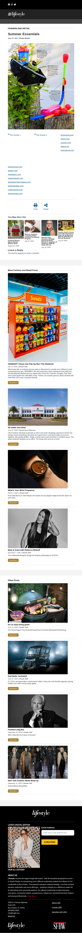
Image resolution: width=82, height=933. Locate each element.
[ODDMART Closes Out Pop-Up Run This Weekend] (38, 318)
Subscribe (49, 842)
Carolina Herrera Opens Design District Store (14, 242)
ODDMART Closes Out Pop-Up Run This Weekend (30, 364)
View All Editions (16, 869)
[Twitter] (15, 4)
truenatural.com (67, 150)
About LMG (56, 903)
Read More (13, 382)
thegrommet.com (15, 167)
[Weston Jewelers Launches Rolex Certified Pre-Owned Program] (33, 226)
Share (45, 209)
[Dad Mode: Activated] (38, 658)
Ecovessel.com (67, 135)
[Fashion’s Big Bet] (38, 711)
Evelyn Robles (25, 38)
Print (36, 209)
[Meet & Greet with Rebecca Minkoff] (38, 529)
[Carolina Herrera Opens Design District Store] (16, 230)
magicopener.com (15, 178)
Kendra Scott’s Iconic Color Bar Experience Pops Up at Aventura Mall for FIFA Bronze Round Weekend (66, 235)
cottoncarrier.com (15, 190)
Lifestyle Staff (22, 366)
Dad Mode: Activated (17, 676)
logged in (21, 253)
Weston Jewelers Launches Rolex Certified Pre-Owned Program (32, 236)
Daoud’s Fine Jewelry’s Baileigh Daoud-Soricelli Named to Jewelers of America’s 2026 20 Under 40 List (49, 241)
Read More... (32, 896)
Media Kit (11, 916)
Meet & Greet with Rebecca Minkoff (24, 550)
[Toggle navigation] (9, 14)
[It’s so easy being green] (38, 603)
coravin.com (66, 143)
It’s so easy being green (19, 625)
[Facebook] (9, 4)
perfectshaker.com (16, 186)
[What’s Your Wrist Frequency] (38, 469)
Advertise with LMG (59, 912)
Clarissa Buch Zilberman (27, 430)
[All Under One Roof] (38, 407)
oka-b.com (65, 139)
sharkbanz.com (14, 174)
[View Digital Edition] (24, 847)
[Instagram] (12, 4)
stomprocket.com (15, 194)
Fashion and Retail (19, 28)
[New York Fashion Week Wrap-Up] (38, 763)
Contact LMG (57, 907)
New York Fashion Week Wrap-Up (23, 781)
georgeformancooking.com (19, 182)
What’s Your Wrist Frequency (21, 490)
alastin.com (13, 171)
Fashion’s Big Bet (16, 730)
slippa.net (65, 146)
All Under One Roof (17, 427)
